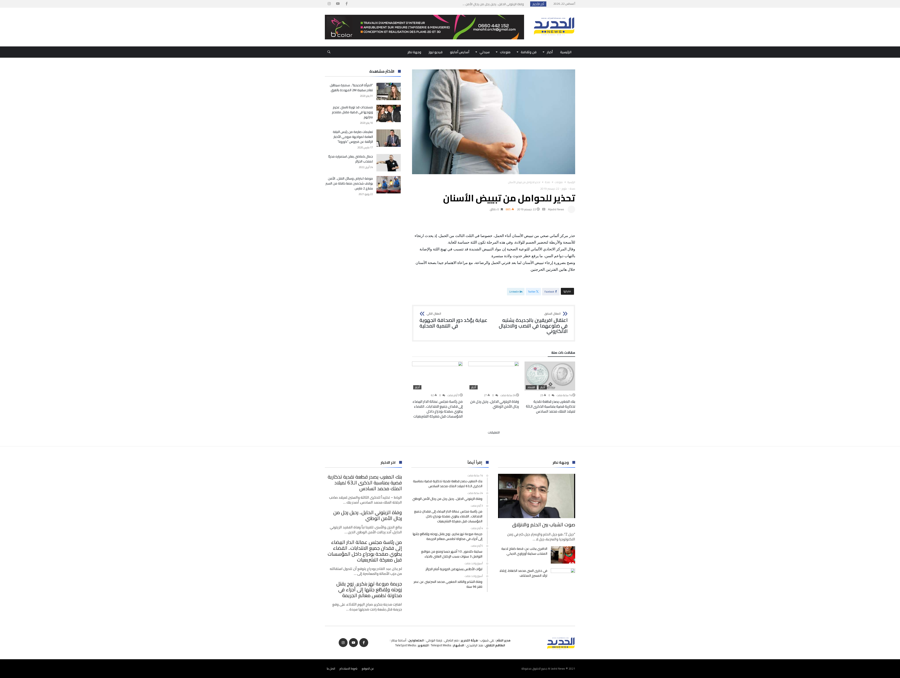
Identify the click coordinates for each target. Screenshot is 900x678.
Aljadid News (556, 209)
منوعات (559, 182)
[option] (550, 388)
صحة (547, 182)
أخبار (542, 387)
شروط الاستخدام (348, 668)
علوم (564, 188)
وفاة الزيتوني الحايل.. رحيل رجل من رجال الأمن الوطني (494, 404)
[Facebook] (346, 4)
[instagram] (329, 4)
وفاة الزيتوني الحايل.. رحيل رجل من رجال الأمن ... (494, 4)
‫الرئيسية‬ (571, 182)
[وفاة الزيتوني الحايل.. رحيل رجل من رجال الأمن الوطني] (493, 376)
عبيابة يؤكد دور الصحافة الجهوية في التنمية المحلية (454, 320)
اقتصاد (531, 387)
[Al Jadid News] (554, 15)
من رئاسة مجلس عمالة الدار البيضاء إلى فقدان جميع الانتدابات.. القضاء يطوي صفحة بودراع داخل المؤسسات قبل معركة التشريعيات (437, 409)
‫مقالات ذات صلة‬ (563, 353)
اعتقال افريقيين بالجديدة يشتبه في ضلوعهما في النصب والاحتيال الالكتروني (533, 323)
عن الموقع (368, 668)
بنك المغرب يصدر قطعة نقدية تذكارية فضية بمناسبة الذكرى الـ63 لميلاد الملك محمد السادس (550, 406)
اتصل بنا (331, 668)
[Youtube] (337, 4)
